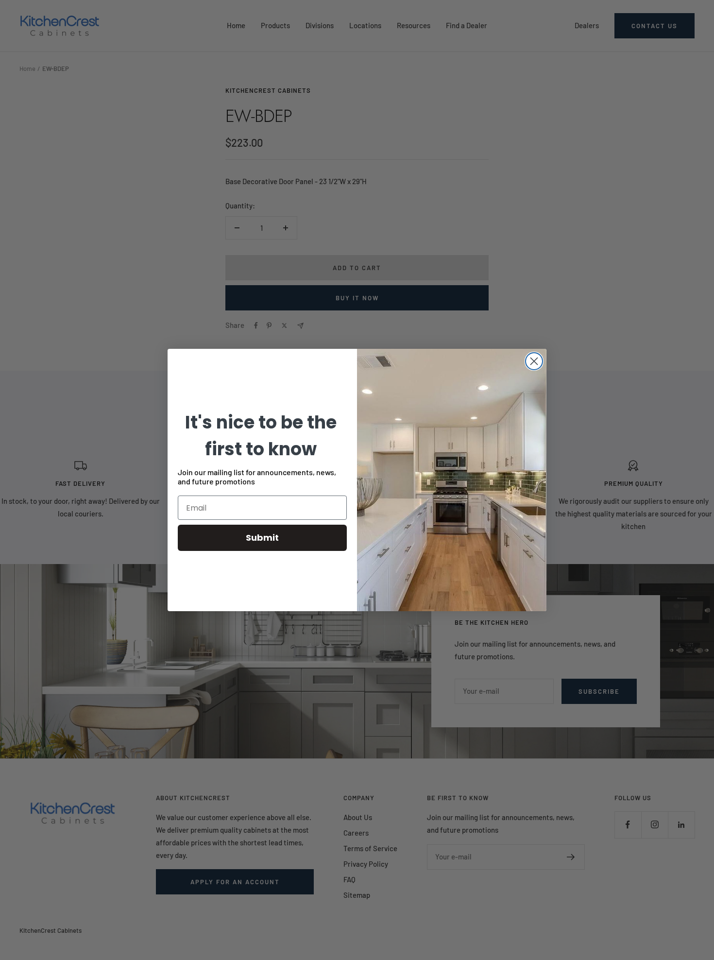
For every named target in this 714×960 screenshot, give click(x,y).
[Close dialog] (534, 361)
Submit (262, 537)
